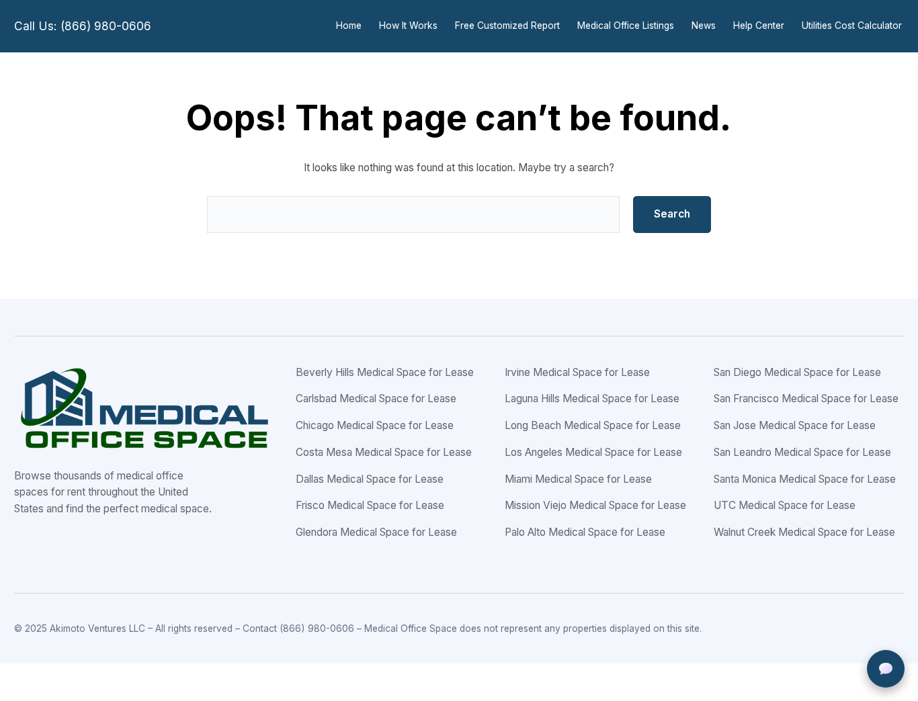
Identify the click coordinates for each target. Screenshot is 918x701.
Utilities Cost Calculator (852, 25)
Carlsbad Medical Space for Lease (376, 398)
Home (349, 25)
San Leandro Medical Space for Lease (802, 452)
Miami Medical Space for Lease (578, 479)
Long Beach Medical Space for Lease (593, 425)
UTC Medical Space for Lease (785, 505)
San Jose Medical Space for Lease (795, 425)
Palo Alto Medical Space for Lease (585, 532)
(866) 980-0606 (317, 628)
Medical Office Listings (625, 25)
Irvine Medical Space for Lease (577, 372)
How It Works (408, 25)
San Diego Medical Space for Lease (797, 372)
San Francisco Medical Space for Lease (806, 398)
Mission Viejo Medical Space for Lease (595, 505)
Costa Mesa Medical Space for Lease (384, 452)
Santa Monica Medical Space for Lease (805, 479)
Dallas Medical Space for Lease (370, 479)
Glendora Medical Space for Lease (376, 532)
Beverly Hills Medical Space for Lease (385, 372)
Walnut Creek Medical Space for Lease (804, 532)
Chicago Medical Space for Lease (375, 425)
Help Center (758, 25)
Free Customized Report (507, 25)
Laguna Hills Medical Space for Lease (592, 398)
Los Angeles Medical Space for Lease (593, 452)
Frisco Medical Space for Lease (370, 505)
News (704, 25)
